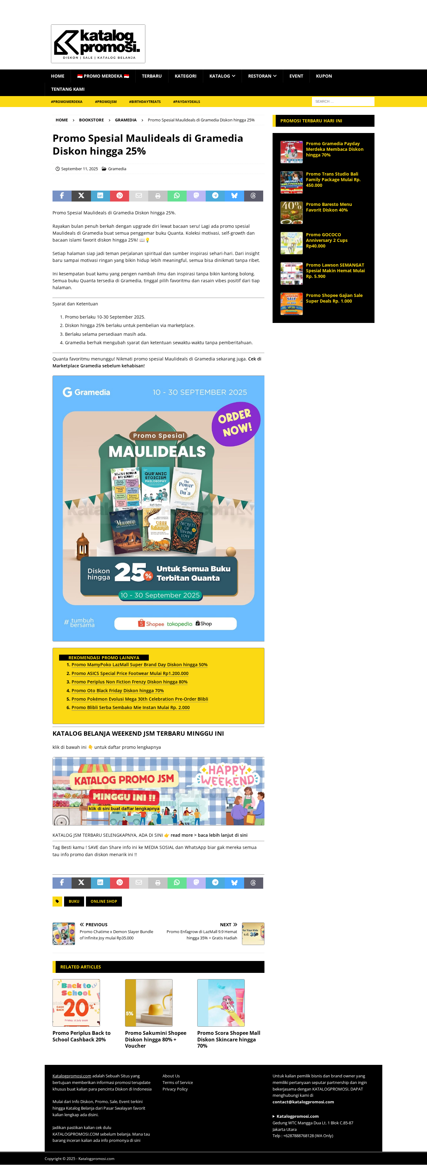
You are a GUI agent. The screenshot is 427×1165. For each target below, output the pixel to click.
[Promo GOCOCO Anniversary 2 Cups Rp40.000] (291, 243)
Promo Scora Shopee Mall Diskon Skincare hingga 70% (228, 1040)
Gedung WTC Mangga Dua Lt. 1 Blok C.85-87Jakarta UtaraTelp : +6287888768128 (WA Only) (313, 1125)
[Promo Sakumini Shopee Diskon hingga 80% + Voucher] (158, 1003)
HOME (57, 76)
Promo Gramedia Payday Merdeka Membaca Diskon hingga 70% (335, 149)
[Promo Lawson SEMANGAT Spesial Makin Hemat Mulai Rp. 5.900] (291, 273)
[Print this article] (157, 196)
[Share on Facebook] (62, 196)
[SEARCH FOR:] (343, 101)
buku (74, 901)
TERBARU (152, 76)
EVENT (296, 76)
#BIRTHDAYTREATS (145, 101)
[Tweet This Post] (81, 196)
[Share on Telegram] (215, 196)
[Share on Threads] (253, 196)
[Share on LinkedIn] (100, 196)
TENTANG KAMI (68, 89)
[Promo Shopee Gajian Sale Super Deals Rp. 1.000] (291, 304)
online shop (104, 901)
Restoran (259, 76)
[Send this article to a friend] (138, 196)
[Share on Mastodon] (196, 196)
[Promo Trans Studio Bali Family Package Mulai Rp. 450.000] (291, 182)
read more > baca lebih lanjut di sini (209, 835)
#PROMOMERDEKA (67, 101)
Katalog (219, 76)
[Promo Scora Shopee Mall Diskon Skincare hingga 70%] (230, 1003)
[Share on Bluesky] (234, 196)
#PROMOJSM (106, 101)
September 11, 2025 (79, 168)
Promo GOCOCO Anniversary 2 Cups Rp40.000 (327, 240)
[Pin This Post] (119, 196)
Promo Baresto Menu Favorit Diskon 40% (329, 207)
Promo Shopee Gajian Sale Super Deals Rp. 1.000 (334, 298)
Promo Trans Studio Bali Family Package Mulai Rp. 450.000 (333, 179)
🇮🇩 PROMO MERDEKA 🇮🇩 (103, 76)
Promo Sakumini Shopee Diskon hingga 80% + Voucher (155, 1040)
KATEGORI (186, 76)
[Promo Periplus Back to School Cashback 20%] (86, 1003)
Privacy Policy (175, 1089)
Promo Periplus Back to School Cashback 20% (82, 1036)
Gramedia (117, 168)
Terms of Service (178, 1082)
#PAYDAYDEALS (186, 101)
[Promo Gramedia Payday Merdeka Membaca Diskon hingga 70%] (291, 152)
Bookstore (91, 120)
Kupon (324, 76)
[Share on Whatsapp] (177, 196)
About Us (171, 1076)
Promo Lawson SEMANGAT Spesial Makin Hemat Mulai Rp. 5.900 (335, 270)
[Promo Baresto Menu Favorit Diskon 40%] (291, 213)
